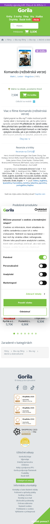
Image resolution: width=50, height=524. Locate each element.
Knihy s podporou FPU (25, 467)
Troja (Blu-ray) (41, 318)
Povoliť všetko (25, 302)
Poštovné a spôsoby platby (25, 492)
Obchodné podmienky (25, 500)
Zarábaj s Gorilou (25, 495)
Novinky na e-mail (25, 498)
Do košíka (31, 95)
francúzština (17, 183)
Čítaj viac (24, 139)
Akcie (36, 19)
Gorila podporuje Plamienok (25, 470)
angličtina (43, 180)
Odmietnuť (25, 311)
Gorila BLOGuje (25, 456)
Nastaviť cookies (25, 506)
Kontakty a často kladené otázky (25, 489)
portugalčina (22, 185)
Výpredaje (25, 459)
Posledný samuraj (27, 321)
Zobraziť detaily (34, 294)
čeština (36, 180)
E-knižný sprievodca (25, 462)
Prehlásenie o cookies (25, 509)
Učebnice (25, 465)
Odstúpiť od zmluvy (25, 480)
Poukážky (25, 473)
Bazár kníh (25, 19)
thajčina (30, 185)
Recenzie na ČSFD (24, 151)
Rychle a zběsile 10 (12, 321)
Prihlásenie (18, 31)
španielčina (7, 183)
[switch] (43, 266)
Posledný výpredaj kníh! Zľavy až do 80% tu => (25, 5)
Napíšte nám (40, 194)
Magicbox (29, 76)
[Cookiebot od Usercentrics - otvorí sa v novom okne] (35, 210)
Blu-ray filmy (20, 39)
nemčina (26, 183)
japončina (43, 183)
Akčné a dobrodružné (13, 353)
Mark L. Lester (16, 76)
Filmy (9, 39)
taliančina (34, 183)
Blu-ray (32, 39)
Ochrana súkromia (25, 503)
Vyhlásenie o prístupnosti (25, 511)
